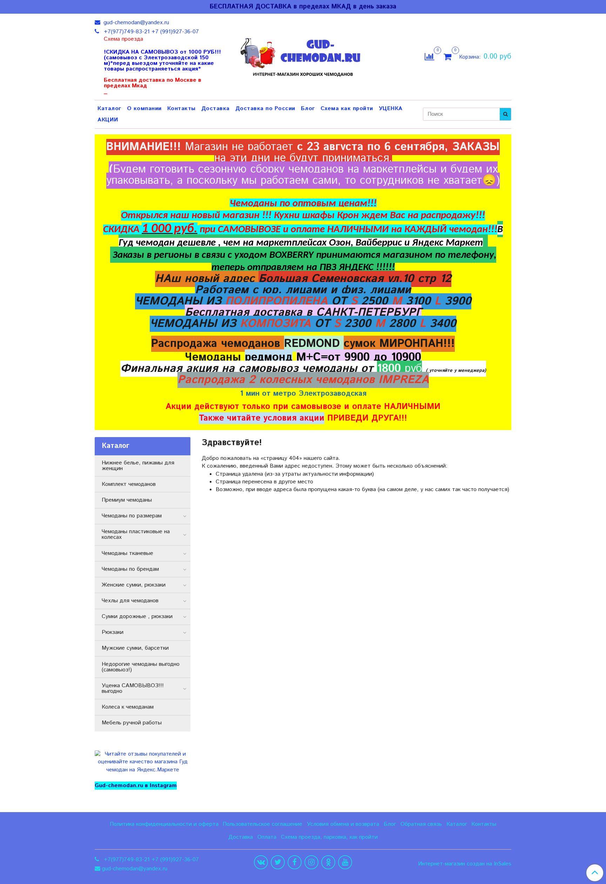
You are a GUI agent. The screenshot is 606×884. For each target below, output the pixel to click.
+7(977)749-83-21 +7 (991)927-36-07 (150, 32)
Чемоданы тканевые (127, 553)
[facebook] (295, 862)
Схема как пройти (347, 109)
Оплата (266, 837)
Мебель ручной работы (132, 723)
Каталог (109, 109)
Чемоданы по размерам (132, 516)
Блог (308, 109)
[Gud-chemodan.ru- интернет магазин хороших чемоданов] (303, 55)
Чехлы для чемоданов (130, 601)
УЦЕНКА (391, 109)
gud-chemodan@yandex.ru (135, 23)
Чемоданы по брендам (130, 569)
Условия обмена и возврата (343, 824)
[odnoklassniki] (328, 862)
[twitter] (278, 862)
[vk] (261, 862)
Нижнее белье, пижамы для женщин (138, 466)
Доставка (215, 109)
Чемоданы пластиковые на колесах (136, 534)
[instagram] (311, 862)
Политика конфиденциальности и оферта (164, 824)
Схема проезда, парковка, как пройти (329, 837)
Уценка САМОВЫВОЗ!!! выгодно (133, 688)
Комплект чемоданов (129, 484)
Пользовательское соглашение (262, 824)
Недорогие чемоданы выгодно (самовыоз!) (141, 667)
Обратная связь (421, 824)
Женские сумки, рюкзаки (134, 585)
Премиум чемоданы (127, 500)
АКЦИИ (108, 120)
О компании (144, 109)
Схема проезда (123, 39)
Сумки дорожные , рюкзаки (137, 616)
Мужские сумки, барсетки (135, 648)
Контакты (181, 109)
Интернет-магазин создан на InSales (464, 864)
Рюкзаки (112, 632)
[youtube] (345, 862)
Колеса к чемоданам (128, 707)
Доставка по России (265, 109)
